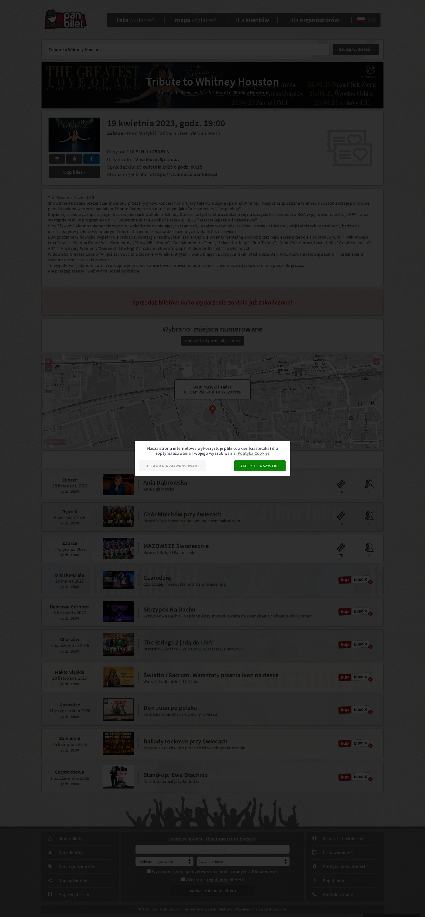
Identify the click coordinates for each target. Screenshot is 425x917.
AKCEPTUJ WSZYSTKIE (260, 465)
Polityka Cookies (254, 453)
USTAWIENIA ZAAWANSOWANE (172, 465)
